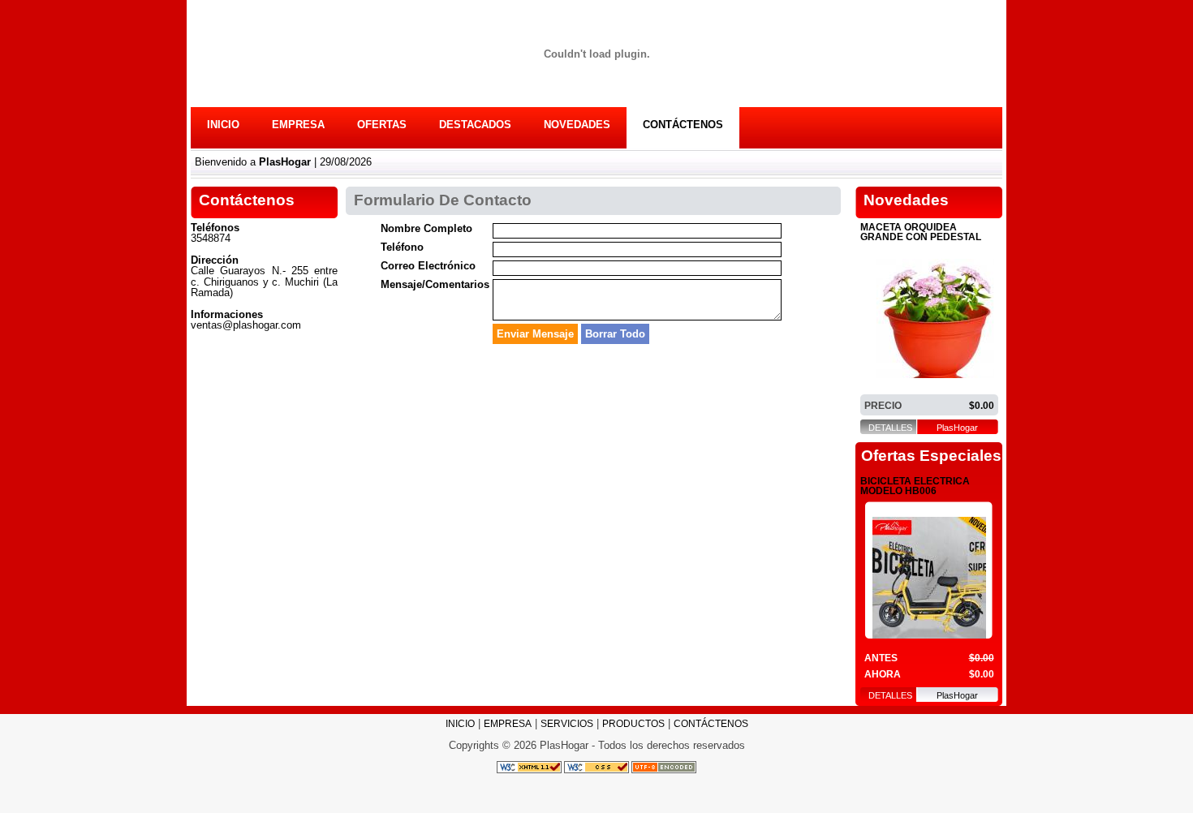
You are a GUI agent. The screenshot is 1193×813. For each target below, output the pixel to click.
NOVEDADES (577, 124)
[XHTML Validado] (529, 766)
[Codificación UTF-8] (663, 766)
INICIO (223, 124)
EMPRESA (298, 124)
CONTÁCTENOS (683, 124)
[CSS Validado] (595, 766)
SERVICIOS (567, 723)
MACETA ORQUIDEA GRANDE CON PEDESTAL (920, 232)
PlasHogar (957, 428)
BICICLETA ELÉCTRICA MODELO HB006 (915, 486)
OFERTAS (382, 124)
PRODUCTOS (633, 723)
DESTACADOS (475, 124)
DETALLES (890, 428)
